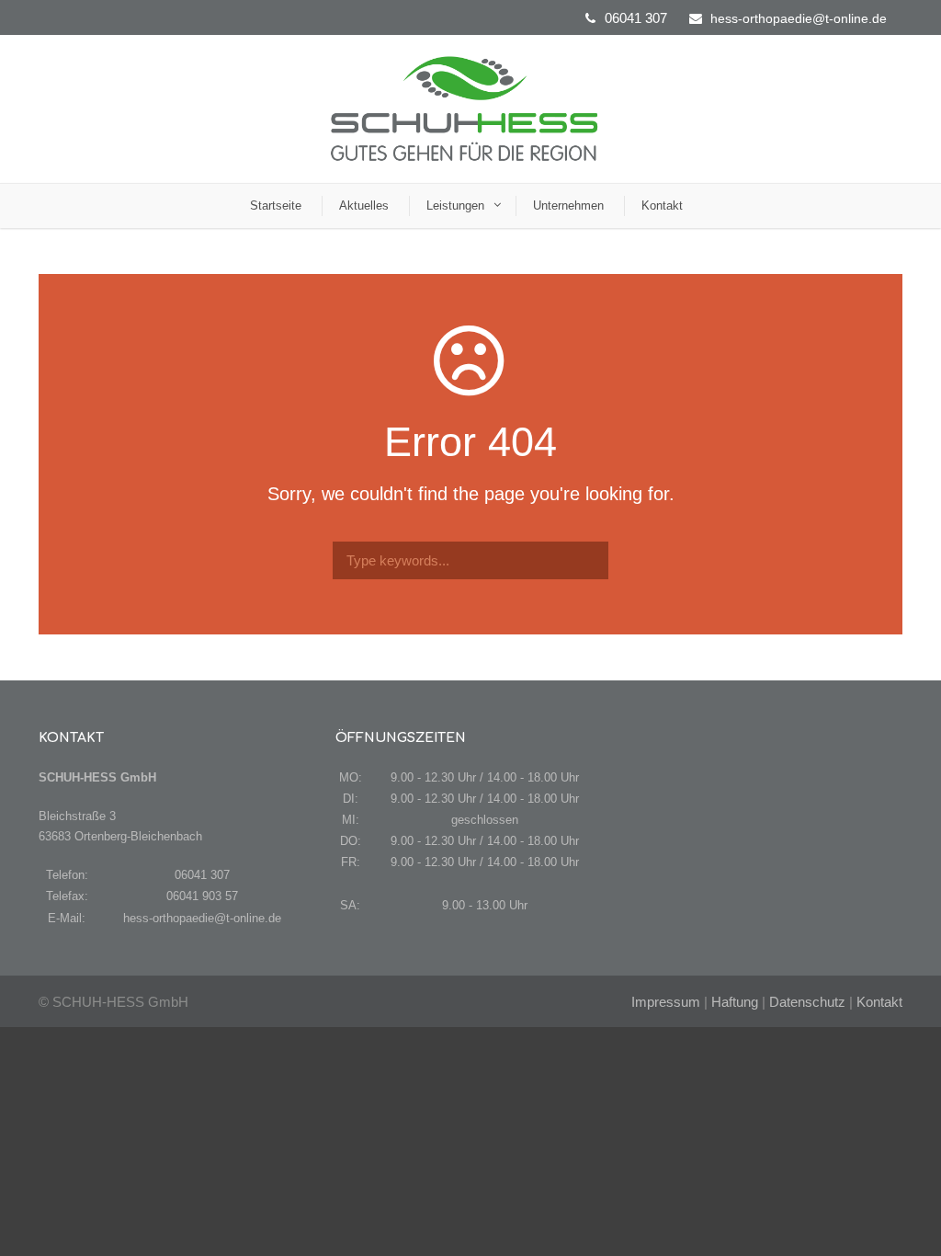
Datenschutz (807, 1002)
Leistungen (455, 205)
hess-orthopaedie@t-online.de (798, 18)
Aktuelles (364, 205)
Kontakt (662, 205)
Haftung (734, 1002)
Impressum (665, 1002)
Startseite (275, 205)
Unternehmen (568, 205)
